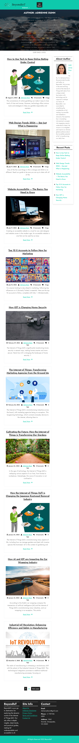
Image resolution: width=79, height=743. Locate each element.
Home (25, 8)
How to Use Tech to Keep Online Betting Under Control (27, 60)
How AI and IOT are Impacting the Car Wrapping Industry (27, 560)
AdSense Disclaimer (29, 710)
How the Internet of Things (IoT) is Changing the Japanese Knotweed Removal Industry (27, 496)
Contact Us (26, 718)
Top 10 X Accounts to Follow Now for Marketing (27, 252)
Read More (26, 112)
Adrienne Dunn (25, 98)
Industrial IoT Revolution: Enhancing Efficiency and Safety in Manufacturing (27, 626)
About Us (26, 708)
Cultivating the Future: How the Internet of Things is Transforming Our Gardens (27, 433)
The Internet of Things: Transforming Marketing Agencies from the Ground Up (28, 371)
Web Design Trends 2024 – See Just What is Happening (28, 124)
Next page (35, 689)
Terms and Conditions (30, 715)
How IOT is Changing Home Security (28, 307)
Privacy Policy (27, 713)
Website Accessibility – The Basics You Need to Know (28, 190)
